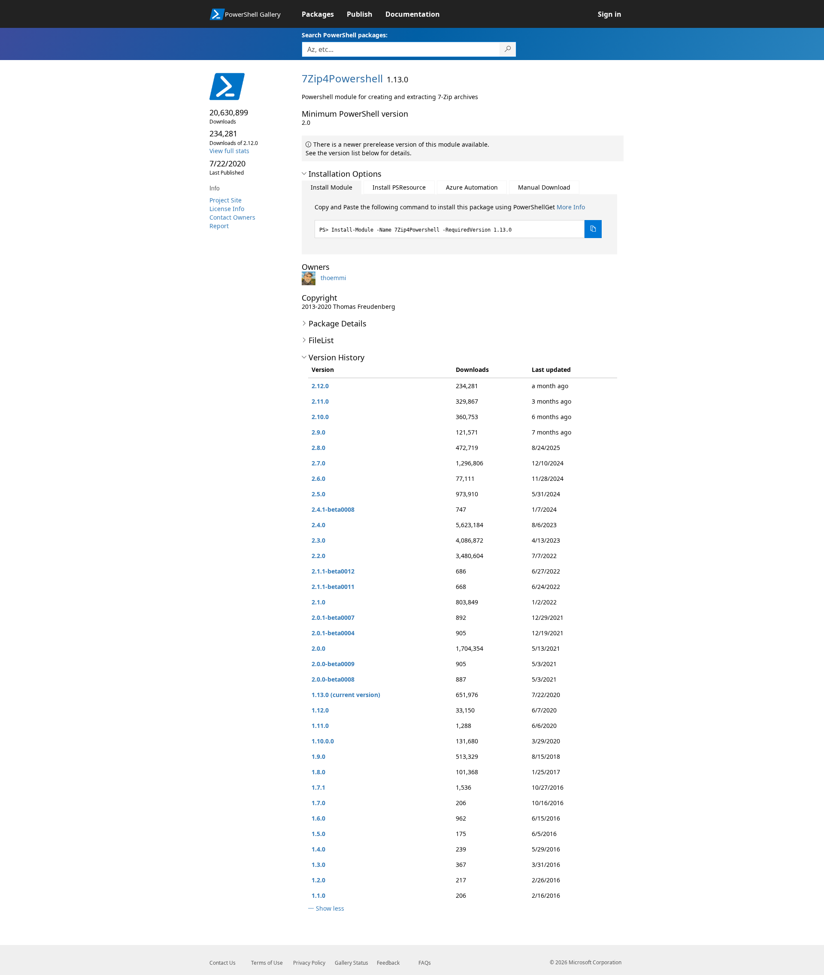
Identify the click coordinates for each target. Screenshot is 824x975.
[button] (304, 173)
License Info (226, 209)
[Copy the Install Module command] (593, 229)
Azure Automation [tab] (472, 187)
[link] (324, 14)
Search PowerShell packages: (345, 35)
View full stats (229, 151)
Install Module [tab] (331, 187)
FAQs (424, 962)
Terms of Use (267, 962)
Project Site (225, 200)
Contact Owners (232, 217)
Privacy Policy (309, 962)
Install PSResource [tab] (399, 187)
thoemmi (333, 278)
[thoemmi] (310, 278)
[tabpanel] (458, 220)
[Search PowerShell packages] (508, 49)
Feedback (388, 962)
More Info (571, 207)
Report (219, 226)
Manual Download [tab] (544, 187)
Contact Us (222, 962)
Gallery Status (351, 962)
